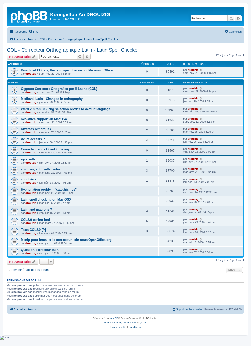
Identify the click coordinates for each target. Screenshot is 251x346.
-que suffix (29, 159)
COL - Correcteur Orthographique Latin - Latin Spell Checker (73, 50)
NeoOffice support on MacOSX (44, 119)
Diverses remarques (36, 129)
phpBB (114, 318)
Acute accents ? (33, 139)
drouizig (30, 73)
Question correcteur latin (40, 250)
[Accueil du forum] (29, 16)
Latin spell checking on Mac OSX (46, 199)
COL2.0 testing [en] (35, 219)
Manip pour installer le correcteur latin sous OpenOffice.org (66, 240)
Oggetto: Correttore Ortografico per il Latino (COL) (59, 89)
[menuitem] (33, 32)
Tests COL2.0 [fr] (33, 230)
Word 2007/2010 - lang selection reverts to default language (65, 109)
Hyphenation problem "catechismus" (49, 189)
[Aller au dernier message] (200, 70)
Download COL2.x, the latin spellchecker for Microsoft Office (67, 70)
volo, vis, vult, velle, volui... (42, 169)
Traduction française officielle (120, 322)
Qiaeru (143, 322)
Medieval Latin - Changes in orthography (52, 99)
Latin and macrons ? (36, 209)
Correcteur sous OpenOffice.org (45, 149)
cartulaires (29, 179)
